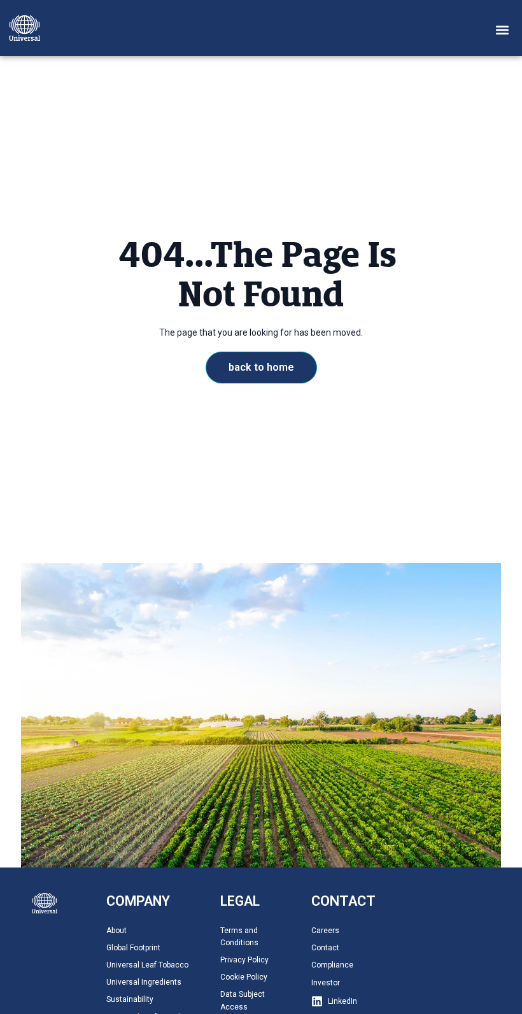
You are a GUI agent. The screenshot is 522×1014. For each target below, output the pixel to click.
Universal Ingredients (143, 982)
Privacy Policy (244, 959)
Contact (325, 947)
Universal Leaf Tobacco (147, 964)
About (116, 930)
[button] (502, 29)
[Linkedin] (317, 1001)
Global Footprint (133, 947)
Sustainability (129, 999)
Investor (325, 982)
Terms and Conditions (239, 936)
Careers (325, 930)
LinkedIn (342, 1001)
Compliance (332, 964)
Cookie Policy (243, 977)
